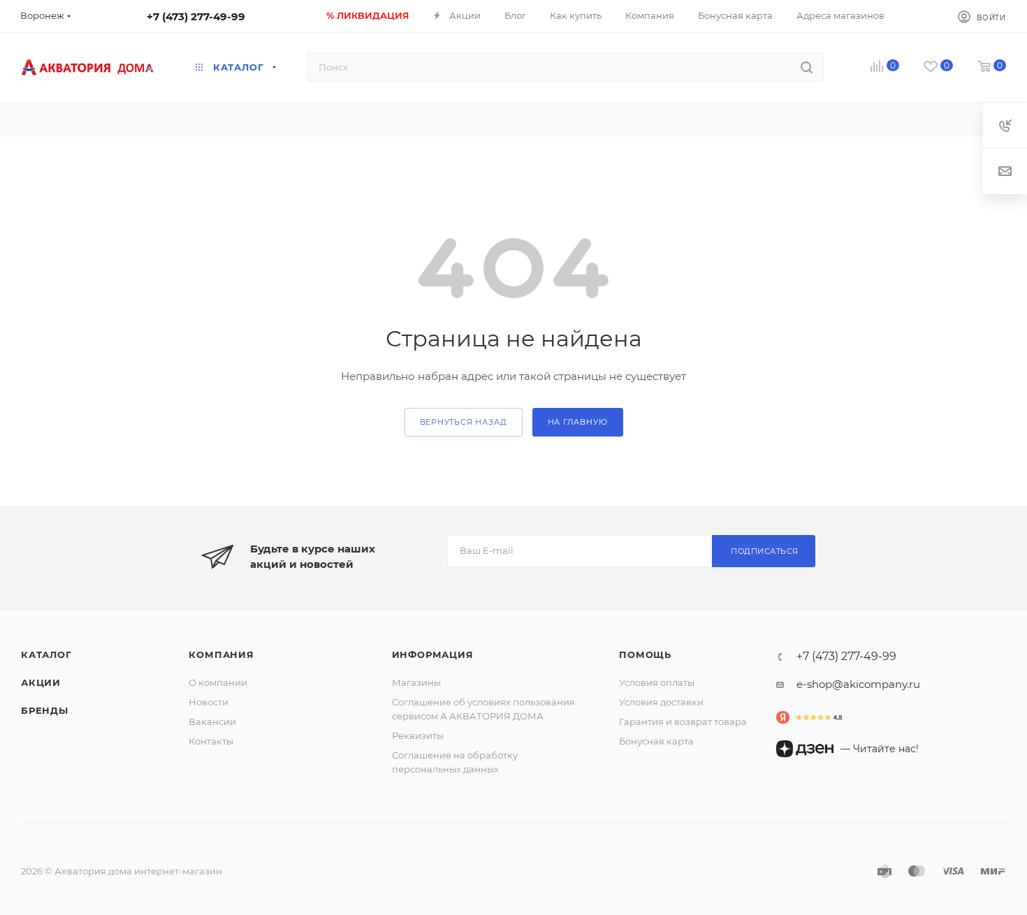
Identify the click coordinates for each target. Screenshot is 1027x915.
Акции (41, 682)
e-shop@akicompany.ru (858, 684)
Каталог (46, 654)
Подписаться (765, 551)
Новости (208, 702)
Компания (221, 654)
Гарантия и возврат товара (683, 721)
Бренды (44, 710)
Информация (433, 654)
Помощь (645, 654)
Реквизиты (418, 735)
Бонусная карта (656, 741)
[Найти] (806, 67)
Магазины (416, 682)
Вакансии (212, 721)
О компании (218, 682)
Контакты (211, 741)
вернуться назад (463, 422)
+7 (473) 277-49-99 (196, 16)
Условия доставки (661, 702)
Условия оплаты (656, 682)
